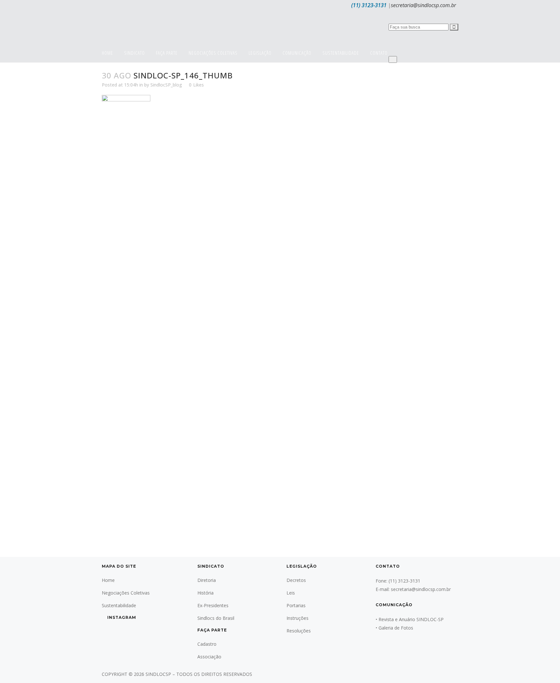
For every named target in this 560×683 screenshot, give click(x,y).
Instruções (297, 618)
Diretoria (206, 580)
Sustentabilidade (119, 605)
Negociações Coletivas (126, 593)
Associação (209, 657)
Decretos (296, 580)
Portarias (296, 605)
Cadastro (206, 644)
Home (108, 580)
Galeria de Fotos (396, 628)
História (205, 593)
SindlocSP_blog (166, 85)
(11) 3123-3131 (369, 5)
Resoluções (298, 631)
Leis (290, 593)
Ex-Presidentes (212, 605)
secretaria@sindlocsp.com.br (423, 5)
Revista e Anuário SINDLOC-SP (411, 619)
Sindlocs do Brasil (215, 618)
